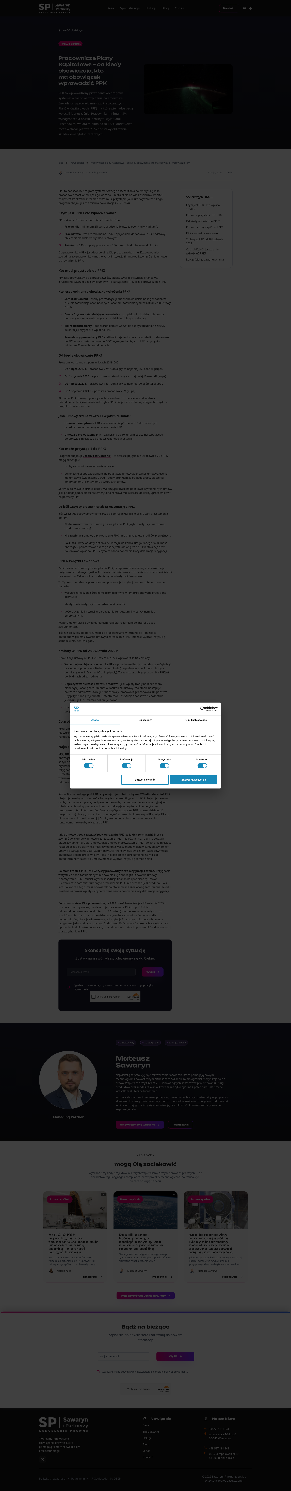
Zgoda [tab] (95, 720)
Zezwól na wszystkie (194, 779)
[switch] (126, 765)
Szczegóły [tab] (145, 720)
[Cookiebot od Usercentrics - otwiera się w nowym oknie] (203, 708)
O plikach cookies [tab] (196, 720)
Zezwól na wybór (145, 779)
